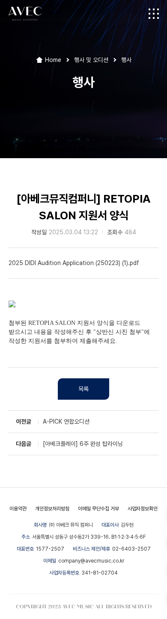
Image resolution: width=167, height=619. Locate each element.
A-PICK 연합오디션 (66, 421)
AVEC (25, 13)
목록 (83, 389)
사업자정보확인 (143, 509)
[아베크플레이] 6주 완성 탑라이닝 (83, 443)
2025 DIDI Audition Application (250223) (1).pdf (74, 262)
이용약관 (18, 509)
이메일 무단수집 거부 (98, 509)
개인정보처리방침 (52, 509)
